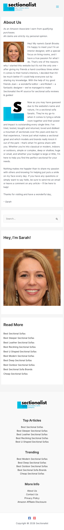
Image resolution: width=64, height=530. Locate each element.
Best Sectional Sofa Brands (17, 369)
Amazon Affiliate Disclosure (32, 502)
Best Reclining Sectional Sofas (19, 347)
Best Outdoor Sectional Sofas (19, 365)
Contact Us (32, 494)
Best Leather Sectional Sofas (18, 342)
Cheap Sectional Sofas (15, 373)
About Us (32, 490)
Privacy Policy (32, 498)
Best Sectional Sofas (14, 333)
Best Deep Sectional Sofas (17, 360)
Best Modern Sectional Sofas (18, 356)
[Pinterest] (34, 518)
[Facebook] (29, 518)
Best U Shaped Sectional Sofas (19, 351)
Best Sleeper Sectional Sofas (18, 338)
